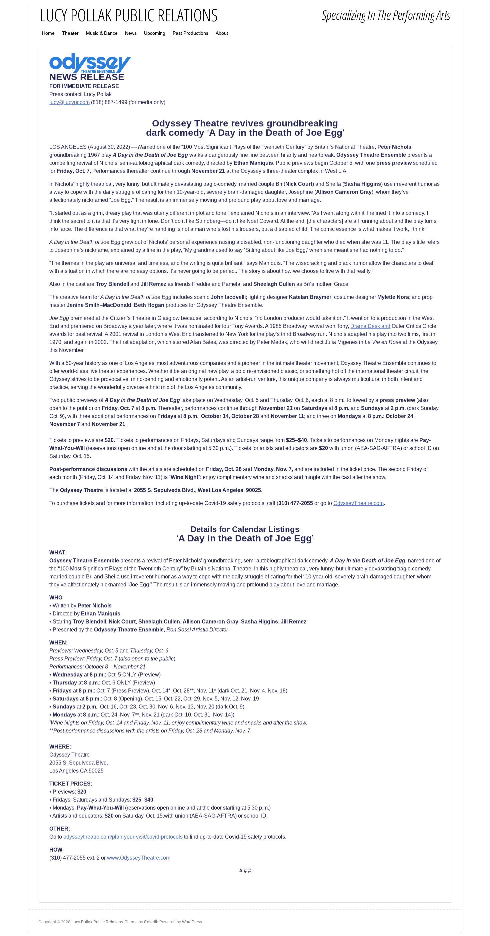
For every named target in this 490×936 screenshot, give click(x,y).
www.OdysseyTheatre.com (138, 858)
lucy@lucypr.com (69, 102)
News (131, 33)
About (222, 33)
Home (48, 33)
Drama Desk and (370, 326)
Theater (70, 33)
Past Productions (190, 33)
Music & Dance (102, 33)
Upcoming (154, 33)
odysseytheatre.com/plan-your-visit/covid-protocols (123, 837)
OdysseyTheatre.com (358, 503)
